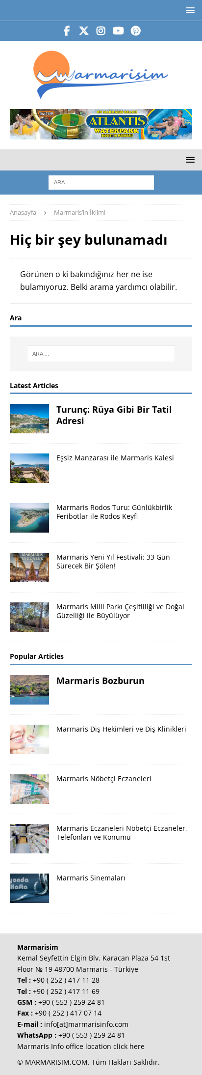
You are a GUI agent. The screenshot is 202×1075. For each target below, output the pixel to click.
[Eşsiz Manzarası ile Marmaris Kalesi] (29, 468)
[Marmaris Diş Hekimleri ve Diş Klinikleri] (29, 739)
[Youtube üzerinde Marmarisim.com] (118, 31)
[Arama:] (101, 181)
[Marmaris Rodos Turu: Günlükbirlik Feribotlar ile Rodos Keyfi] (29, 518)
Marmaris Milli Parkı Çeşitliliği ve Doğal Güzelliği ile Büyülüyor (120, 611)
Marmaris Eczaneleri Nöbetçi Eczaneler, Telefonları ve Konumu (121, 832)
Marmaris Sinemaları (91, 877)
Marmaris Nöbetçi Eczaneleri (104, 778)
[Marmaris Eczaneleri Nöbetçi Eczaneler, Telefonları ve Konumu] (29, 838)
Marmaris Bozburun (100, 680)
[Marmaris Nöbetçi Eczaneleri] (29, 789)
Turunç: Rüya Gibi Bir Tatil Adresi (114, 414)
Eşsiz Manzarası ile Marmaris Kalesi (115, 457)
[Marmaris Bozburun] (29, 690)
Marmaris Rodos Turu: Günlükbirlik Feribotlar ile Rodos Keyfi (114, 512)
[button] (188, 10)
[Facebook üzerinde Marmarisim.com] (67, 31)
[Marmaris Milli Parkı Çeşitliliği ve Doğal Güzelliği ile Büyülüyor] (29, 617)
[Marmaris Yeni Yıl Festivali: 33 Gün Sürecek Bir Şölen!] (29, 567)
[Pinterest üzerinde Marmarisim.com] (135, 31)
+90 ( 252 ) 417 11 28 (66, 980)
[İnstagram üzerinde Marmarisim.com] (101, 31)
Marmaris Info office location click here (81, 1046)
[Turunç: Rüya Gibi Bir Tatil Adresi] (29, 418)
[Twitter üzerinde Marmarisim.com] (84, 31)
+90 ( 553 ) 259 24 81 (71, 1002)
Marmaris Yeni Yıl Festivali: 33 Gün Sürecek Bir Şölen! (113, 561)
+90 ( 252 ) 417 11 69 (66, 991)
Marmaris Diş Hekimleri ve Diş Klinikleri (121, 729)
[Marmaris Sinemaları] (29, 888)
